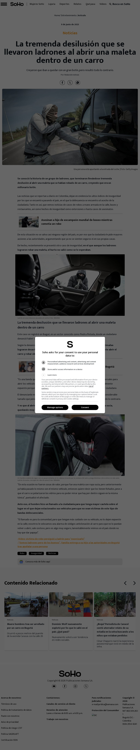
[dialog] (70, 375)
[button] (70, 375)
